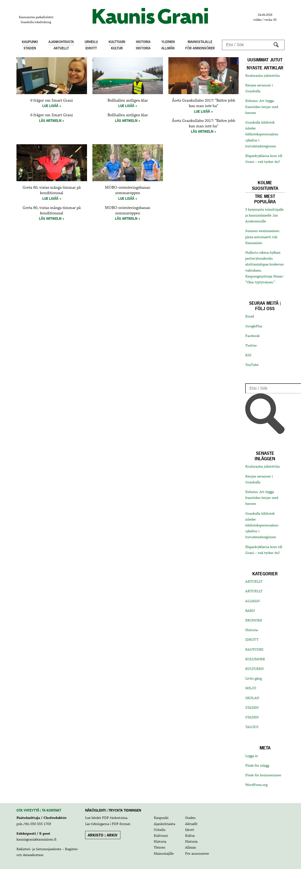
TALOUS (251, 727)
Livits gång (253, 678)
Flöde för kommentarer (263, 775)
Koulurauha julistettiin (262, 75)
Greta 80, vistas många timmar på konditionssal (52, 190)
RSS (248, 355)
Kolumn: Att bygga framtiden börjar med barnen (261, 107)
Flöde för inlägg (257, 765)
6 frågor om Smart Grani (51, 100)
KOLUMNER (255, 659)
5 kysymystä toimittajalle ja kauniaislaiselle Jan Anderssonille (264, 215)
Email (249, 316)
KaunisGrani (150, 16)
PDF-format (121, 824)
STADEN (252, 707)
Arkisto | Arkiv (103, 835)
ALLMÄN (252, 601)
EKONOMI (253, 620)
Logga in (251, 756)
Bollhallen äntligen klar (127, 100)
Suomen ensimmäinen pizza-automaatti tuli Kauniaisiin (262, 237)
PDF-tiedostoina (114, 818)
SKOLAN (252, 698)
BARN (250, 611)
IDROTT (251, 639)
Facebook (252, 336)
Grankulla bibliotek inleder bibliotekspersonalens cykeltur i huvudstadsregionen (261, 134)
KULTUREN (254, 669)
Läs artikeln (50, 120)
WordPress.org (256, 785)
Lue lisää (50, 106)
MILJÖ (250, 688)
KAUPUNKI (254, 649)
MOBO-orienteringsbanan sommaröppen (127, 190)
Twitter (251, 345)
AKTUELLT (253, 581)
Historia (251, 630)
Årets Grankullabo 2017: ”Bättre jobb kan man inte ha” (203, 103)
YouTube (251, 365)
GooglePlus (253, 326)
